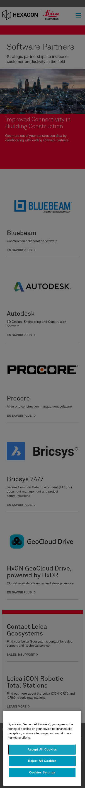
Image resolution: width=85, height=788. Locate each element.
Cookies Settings (42, 772)
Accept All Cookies (42, 749)
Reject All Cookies (42, 761)
